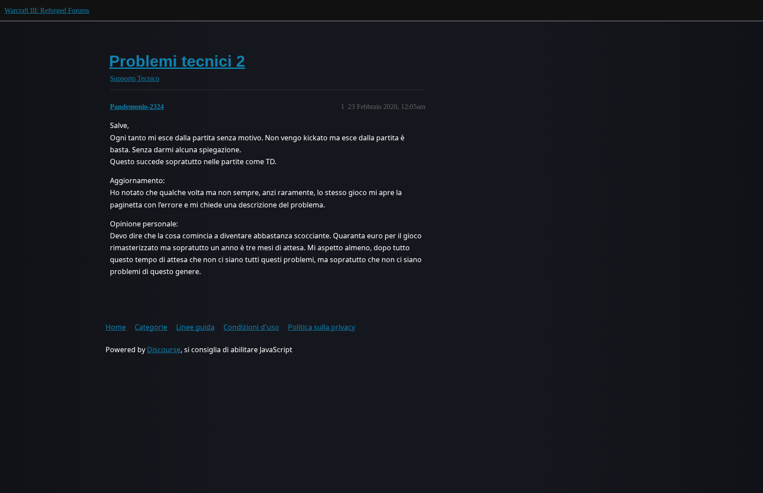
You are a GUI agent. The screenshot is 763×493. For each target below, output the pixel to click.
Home (116, 327)
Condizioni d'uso (251, 327)
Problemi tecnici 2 (177, 61)
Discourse (164, 349)
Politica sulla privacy (321, 327)
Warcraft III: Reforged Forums (46, 10)
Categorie (151, 327)
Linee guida (195, 327)
